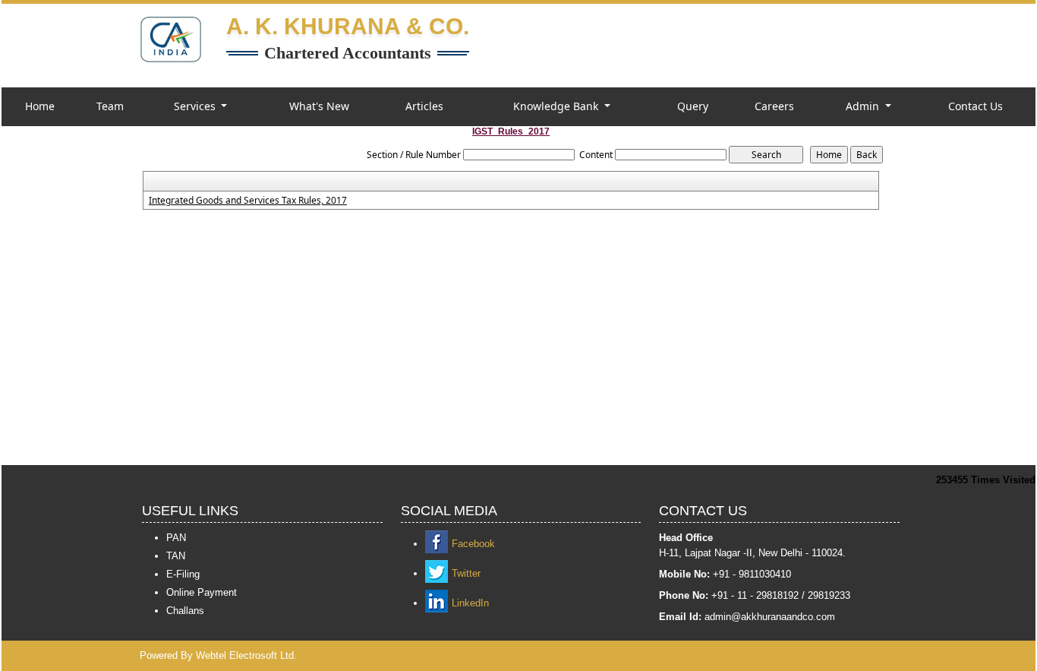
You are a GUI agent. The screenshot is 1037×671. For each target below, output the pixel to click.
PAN (176, 537)
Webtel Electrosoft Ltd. (246, 655)
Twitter (466, 573)
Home (40, 106)
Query (692, 106)
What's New (319, 106)
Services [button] (196, 106)
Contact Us (975, 106)
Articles (424, 106)
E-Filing (183, 574)
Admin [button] (864, 106)
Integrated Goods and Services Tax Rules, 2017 (248, 201)
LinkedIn (470, 603)
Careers (774, 106)
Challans (185, 610)
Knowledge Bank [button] (557, 106)
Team (110, 106)
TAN (175, 556)
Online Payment (201, 592)
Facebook (473, 543)
